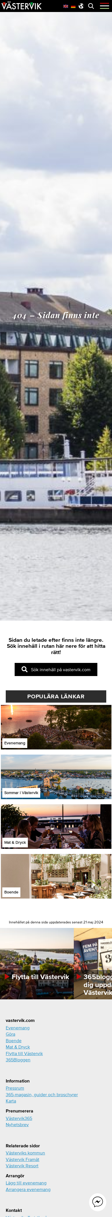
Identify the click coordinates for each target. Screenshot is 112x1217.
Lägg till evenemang (26, 1182)
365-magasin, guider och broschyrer (42, 1094)
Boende (14, 1040)
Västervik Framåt (22, 1159)
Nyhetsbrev (17, 1124)
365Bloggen (18, 1059)
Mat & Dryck (18, 1046)
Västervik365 (19, 1118)
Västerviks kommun (25, 1152)
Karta (11, 1100)
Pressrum (15, 1087)
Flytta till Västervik (24, 1053)
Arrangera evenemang (28, 1189)
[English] (66, 5)
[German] (73, 5)
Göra (10, 1033)
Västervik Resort (22, 1165)
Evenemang (18, 1027)
